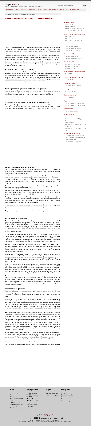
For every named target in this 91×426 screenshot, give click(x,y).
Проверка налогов (70, 117)
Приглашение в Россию (16, 404)
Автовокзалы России (71, 111)
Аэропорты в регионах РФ (73, 48)
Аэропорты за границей (72, 50)
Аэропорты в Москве (71, 46)
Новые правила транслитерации (75, 137)
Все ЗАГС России (70, 91)
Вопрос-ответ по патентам (73, 141)
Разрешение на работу (35, 9)
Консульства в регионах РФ (73, 58)
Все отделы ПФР (70, 97)
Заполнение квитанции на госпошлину (75, 125)
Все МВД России (70, 74)
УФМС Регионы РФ (32, 397)
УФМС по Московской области (74, 28)
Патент (45, 9)
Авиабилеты (75, 9)
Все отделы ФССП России (73, 85)
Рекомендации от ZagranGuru (73, 133)
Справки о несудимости (17, 409)
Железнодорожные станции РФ (74, 103)
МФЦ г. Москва (31, 399)
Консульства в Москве (72, 56)
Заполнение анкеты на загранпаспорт (75, 129)
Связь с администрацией (68, 399)
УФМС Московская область (34, 395)
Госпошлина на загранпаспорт (74, 135)
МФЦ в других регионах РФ (73, 40)
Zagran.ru (13, 4)
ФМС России (69, 24)
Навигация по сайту (67, 395)
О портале (64, 393)
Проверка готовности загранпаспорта (75, 121)
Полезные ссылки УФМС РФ (74, 30)
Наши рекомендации (52, 395)
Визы (16, 9)
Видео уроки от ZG (70, 114)
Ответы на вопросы (67, 397)
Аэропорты (67, 44)
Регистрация (23, 9)
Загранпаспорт (9, 9)
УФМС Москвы (70, 26)
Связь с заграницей (15, 406)
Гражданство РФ (53, 9)
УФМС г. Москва (31, 393)
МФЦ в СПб (69, 38)
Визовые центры (69, 62)
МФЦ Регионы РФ (32, 401)
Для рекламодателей (67, 401)
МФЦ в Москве (70, 36)
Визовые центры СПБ (71, 66)
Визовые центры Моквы (72, 64)
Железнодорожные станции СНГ (75, 105)
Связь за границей (70, 139)
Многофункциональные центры (74, 34)
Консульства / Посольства (34, 403)
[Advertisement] (32, 32)
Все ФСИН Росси (70, 80)
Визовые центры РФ (71, 68)
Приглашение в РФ (65, 9)
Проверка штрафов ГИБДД (73, 119)
